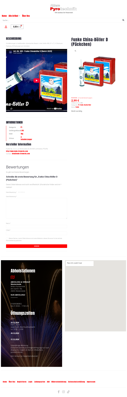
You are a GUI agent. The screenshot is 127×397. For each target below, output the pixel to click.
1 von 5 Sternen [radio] (18, 192)
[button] (19, 16)
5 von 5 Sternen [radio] (24, 192)
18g (22, 133)
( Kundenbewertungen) (85, 98)
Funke (81, 105)
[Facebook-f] (58, 391)
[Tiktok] (68, 391)
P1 (21, 127)
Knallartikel (87, 105)
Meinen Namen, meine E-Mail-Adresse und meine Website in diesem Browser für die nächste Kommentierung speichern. (34, 239)
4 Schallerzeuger (26, 138)
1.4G (22, 130)
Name (8, 223)
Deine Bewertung (11, 192)
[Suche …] (63, 20)
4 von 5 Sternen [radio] (22, 192)
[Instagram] (63, 391)
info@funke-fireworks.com (21, 153)
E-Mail (8, 230)
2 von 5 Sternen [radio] (20, 192)
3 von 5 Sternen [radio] (21, 192)
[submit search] (123, 20)
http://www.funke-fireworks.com (17, 151)
